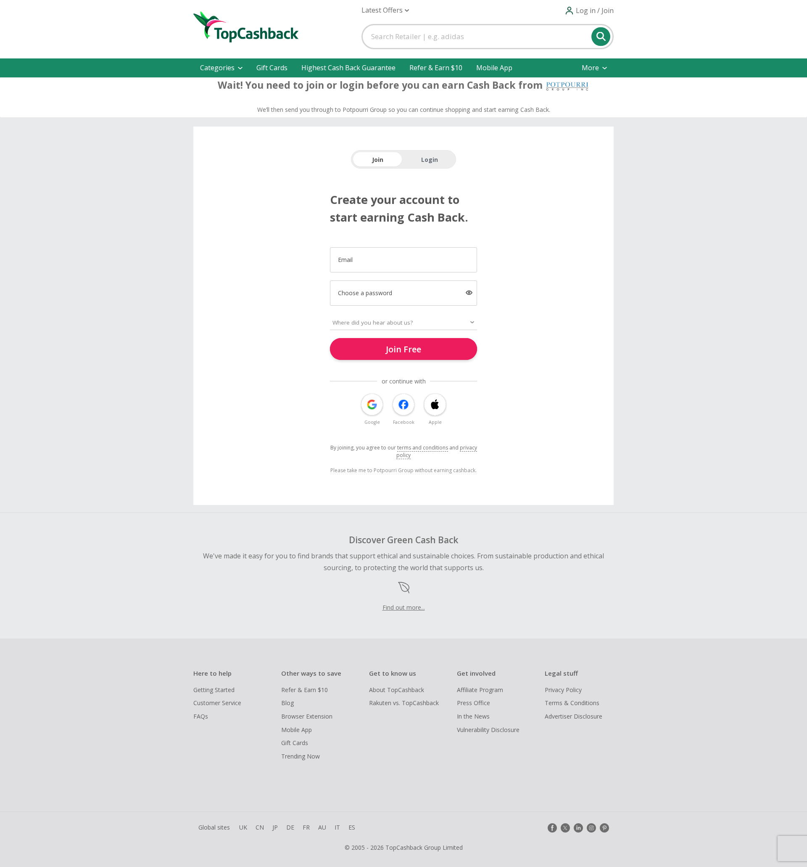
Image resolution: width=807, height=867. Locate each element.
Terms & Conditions (572, 703)
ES (351, 827)
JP (275, 827)
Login (429, 160)
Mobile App (494, 67)
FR (306, 827)
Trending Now (300, 756)
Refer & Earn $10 (435, 67)
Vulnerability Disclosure (488, 730)
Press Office (473, 703)
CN (260, 827)
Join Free (403, 349)
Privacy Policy (563, 690)
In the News (473, 716)
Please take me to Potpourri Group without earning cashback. (403, 470)
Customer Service (217, 703)
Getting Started (214, 690)
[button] (385, 10)
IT (337, 827)
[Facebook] (552, 828)
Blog (287, 703)
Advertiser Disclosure (573, 716)
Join (377, 160)
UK (243, 827)
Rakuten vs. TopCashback (404, 703)
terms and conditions (422, 447)
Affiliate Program (480, 690)
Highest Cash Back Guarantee (348, 67)
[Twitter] (565, 828)
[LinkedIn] (578, 828)
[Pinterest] (604, 828)
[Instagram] (591, 828)
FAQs (200, 716)
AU (322, 827)
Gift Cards (271, 67)
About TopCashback (396, 690)
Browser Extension (306, 716)
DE (290, 827)
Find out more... (403, 607)
